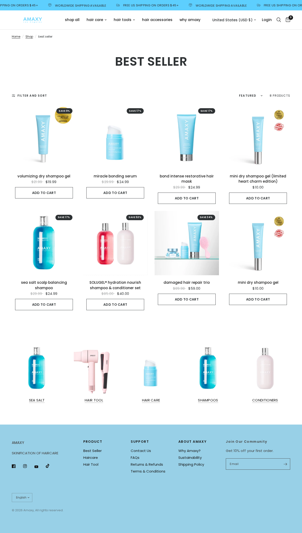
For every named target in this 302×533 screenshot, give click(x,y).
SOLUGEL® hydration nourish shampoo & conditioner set (115, 285)
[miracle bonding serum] (115, 136)
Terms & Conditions (148, 471)
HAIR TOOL (94, 400)
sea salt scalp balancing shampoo (44, 285)
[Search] (278, 19)
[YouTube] (39, 467)
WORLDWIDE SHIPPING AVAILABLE (74, 5)
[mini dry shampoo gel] (258, 243)
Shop (29, 36)
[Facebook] (17, 466)
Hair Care (151, 400)
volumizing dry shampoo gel (43, 176)
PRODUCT (92, 441)
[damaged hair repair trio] (187, 243)
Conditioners (265, 400)
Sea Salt (37, 400)
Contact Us (141, 450)
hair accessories (157, 19)
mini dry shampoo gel (258, 282)
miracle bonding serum (115, 176)
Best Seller (92, 450)
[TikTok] (51, 466)
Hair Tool (90, 464)
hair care (95, 19)
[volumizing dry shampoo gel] (44, 136)
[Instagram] (28, 466)
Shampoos (208, 400)
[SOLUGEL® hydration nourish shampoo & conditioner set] (115, 243)
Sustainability (190, 457)
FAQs (135, 457)
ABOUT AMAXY (192, 441)
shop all (72, 19)
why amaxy (190, 19)
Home (16, 36)
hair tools (122, 19)
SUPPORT (140, 441)
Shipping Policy (191, 464)
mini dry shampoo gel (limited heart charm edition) (258, 179)
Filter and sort (32, 96)
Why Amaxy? (189, 450)
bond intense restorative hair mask (187, 179)
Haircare (90, 457)
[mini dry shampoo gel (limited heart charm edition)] (258, 136)
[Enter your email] (285, 464)
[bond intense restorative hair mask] (187, 136)
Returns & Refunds (147, 464)
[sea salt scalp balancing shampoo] (44, 243)
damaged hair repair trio (187, 282)
